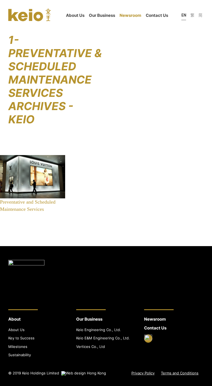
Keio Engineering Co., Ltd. (98, 330)
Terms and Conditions (179, 373)
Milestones (17, 346)
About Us (75, 15)
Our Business (102, 15)
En (183, 15)
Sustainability (19, 355)
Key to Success (21, 338)
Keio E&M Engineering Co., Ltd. (103, 338)
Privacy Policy (143, 373)
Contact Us (157, 15)
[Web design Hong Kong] (83, 373)
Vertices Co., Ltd (90, 346)
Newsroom (130, 15)
